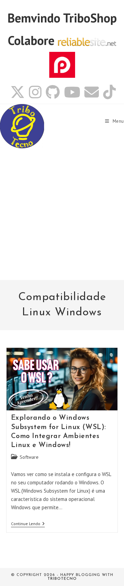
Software (29, 457)
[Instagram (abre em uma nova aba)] (35, 92)
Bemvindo (35, 18)
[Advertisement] (62, 214)
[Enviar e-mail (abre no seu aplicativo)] (91, 92)
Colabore (31, 40)
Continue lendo (28, 524)
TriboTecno (62, 579)
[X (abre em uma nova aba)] (17, 92)
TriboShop (90, 18)
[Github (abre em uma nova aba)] (53, 92)
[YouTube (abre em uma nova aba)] (72, 92)
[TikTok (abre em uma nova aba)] (108, 92)
